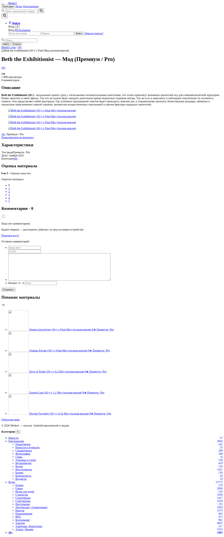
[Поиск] (4, 15)
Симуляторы (22, 501)
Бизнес (19, 472)
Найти (6, 44)
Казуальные (22, 519)
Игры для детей (24, 491)
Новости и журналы (27, 447)
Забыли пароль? (93, 33)
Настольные (22, 504)
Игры (19, 6)
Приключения (23, 513)
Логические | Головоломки (31, 507)
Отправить (8, 289)
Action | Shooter (24, 529)
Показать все (10, 235)
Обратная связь (10, 419)
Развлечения (22, 444)
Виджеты (21, 478)
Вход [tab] (11, 30)
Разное (19, 485)
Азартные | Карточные (28, 526)
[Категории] (2, 4)
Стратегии (21, 494)
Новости (13, 437)
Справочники (23, 450)
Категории (8, 6)
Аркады (20, 523)
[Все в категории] (3, 305)
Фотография (22, 453)
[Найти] (41, 10)
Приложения (30, 6)
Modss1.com (8, 47)
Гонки (19, 488)
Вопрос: (16, 282)
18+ (20, 47)
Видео (19, 466)
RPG (18, 516)
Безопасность (23, 475)
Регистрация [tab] (22, 30)
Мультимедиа (23, 463)
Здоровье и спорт (25, 460)
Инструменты (23, 469)
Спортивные (23, 497)
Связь (18, 456)
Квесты (19, 510)
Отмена (17, 44)
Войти (79, 33)
